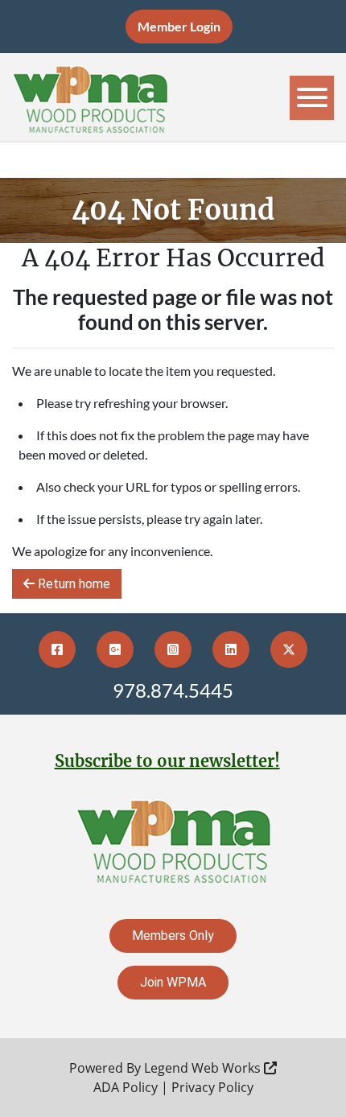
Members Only (173, 935)
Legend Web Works (204, 1068)
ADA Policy (125, 1087)
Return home (72, 583)
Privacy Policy (212, 1087)
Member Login (179, 26)
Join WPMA (173, 982)
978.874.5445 (173, 690)
